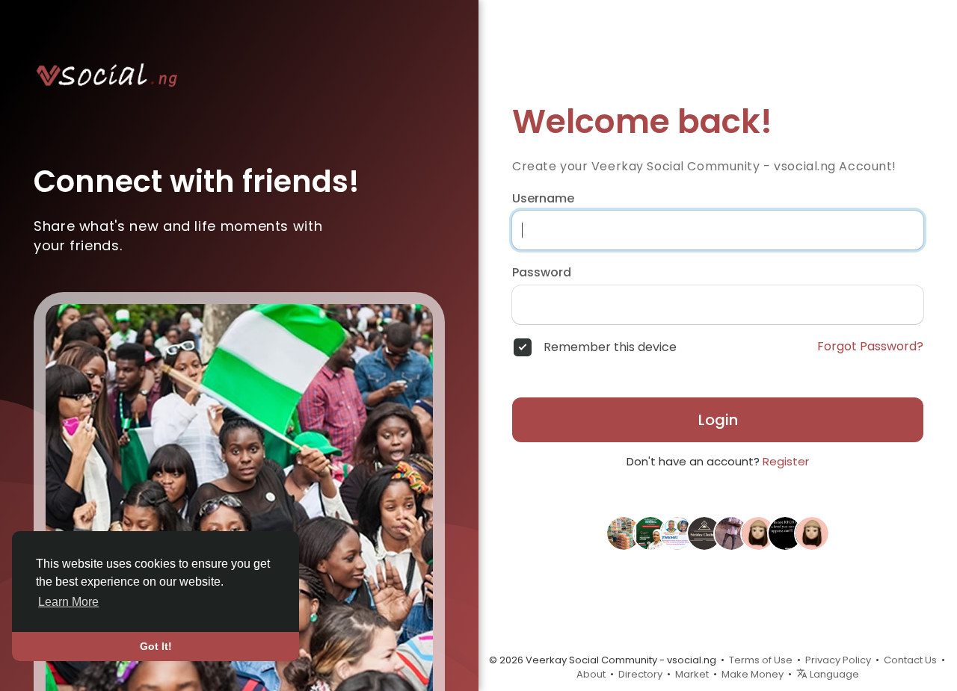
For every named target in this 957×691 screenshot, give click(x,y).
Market (692, 674)
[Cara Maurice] (758, 531)
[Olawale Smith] (623, 531)
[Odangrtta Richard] (650, 531)
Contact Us (910, 660)
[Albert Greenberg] (812, 531)
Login (718, 419)
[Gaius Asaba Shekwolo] (731, 531)
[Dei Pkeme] (677, 531)
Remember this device (610, 347)
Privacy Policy (838, 660)
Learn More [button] (68, 601)
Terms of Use (761, 660)
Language (833, 674)
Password (541, 272)
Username (543, 198)
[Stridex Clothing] (704, 531)
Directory (640, 674)
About (591, 674)
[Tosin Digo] (785, 531)
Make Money (752, 674)
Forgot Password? (870, 346)
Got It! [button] (156, 646)
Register (786, 461)
